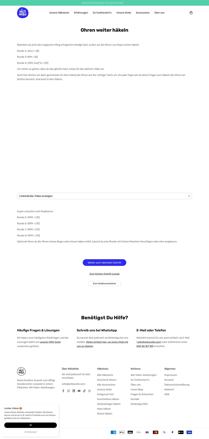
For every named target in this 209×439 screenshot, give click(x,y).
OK (30, 425)
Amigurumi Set (105, 394)
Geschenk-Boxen (106, 379)
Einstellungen (31, 432)
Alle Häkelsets (105, 375)
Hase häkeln (104, 408)
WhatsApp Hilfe (139, 403)
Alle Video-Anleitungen (144, 375)
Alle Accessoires (106, 384)
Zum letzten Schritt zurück (105, 273)
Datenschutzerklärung (176, 384)
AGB (166, 394)
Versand (168, 379)
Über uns (159, 12)
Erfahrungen (81, 12)
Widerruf (169, 389)
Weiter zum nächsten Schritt (104, 262)
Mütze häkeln (104, 413)
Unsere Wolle (123, 12)
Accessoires (143, 12)
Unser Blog (137, 389)
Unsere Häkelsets (59, 12)
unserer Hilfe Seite (50, 342)
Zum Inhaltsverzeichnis (104, 283)
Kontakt (135, 399)
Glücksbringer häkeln (109, 403)
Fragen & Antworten (142, 394)
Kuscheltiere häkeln (108, 399)
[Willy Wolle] (22, 13)
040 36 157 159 (144, 346)
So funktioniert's (102, 12)
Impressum (170, 375)
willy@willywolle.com (149, 342)
